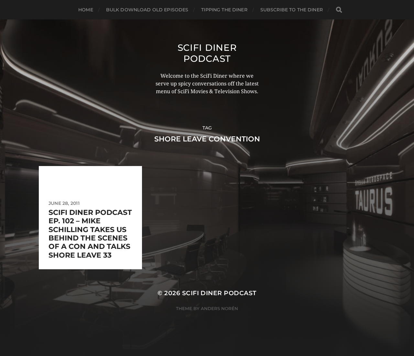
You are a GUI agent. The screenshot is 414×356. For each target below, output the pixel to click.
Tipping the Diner (224, 10)
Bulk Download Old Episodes (147, 10)
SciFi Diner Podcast (207, 53)
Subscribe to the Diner (291, 10)
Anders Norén (219, 308)
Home (85, 10)
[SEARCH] (339, 10)
